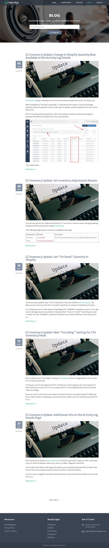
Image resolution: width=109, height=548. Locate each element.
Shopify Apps (66, 3)
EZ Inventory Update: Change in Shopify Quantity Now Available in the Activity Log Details (61, 56)
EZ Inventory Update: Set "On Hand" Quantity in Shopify (57, 258)
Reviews (79, 3)
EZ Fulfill (50, 528)
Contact (99, 3)
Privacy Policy (9, 528)
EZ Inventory (31, 100)
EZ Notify (50, 537)
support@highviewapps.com (95, 531)
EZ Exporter (51, 525)
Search (55, 32)
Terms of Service (10, 531)
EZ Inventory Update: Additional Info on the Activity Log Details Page (62, 416)
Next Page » (54, 500)
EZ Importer (51, 534)
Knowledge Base (10, 525)
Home (54, 3)
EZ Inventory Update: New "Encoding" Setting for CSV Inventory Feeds (61, 334)
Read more (30, 169)
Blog (89, 3)
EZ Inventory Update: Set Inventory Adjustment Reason (61, 180)
